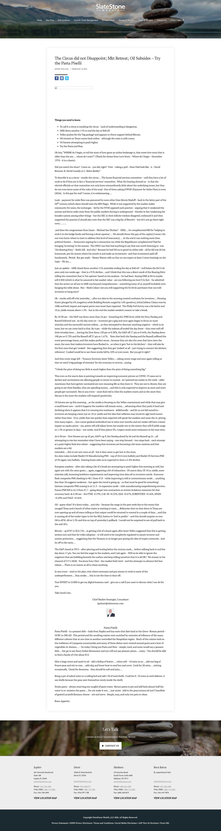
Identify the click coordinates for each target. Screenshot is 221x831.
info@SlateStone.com (42, 781)
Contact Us (162, 20)
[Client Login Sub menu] (184, 20)
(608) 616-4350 (125, 786)
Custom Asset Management (86, 20)
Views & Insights (145, 20)
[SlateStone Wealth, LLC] (110, 7)
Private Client (108, 20)
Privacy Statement (60, 823)
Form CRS (164, 823)
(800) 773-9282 (49, 789)
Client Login (175, 20)
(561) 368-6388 (165, 786)
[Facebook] (57, 78)
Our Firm (50, 20)
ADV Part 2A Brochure (149, 823)
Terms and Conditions (104, 823)
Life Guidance (64, 20)
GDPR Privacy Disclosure (81, 823)
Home (39, 20)
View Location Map (45, 798)
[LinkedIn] (62, 78)
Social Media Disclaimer (126, 823)
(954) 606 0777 (85, 786)
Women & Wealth (126, 20)
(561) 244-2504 (45, 786)
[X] (67, 78)
